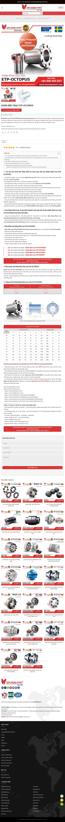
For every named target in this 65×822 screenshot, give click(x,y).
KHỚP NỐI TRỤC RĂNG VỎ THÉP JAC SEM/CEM (54, 643)
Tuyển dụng (4, 743)
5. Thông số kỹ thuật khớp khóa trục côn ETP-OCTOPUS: (18, 165)
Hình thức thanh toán (6, 763)
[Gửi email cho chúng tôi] (5, 687)
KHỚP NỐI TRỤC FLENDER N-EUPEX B (32, 560)
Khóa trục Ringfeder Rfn (20, 128)
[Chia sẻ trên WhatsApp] (2, 132)
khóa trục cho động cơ (41, 128)
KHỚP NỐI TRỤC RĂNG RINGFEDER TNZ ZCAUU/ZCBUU (11, 643)
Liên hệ (3, 745)
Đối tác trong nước (5, 777)
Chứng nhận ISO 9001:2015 (8, 732)
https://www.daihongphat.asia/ (19, 421)
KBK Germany (4, 797)
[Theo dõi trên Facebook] (2, 687)
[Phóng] (3, 84)
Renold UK (35, 805)
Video (2, 740)
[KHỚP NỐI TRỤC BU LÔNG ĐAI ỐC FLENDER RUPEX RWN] (32, 575)
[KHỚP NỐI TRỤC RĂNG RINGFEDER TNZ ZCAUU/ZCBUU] (11, 630)
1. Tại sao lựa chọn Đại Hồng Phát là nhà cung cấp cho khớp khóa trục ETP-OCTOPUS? (26, 155)
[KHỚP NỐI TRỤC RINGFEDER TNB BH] (54, 520)
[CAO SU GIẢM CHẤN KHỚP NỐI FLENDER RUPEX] (54, 492)
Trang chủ (18, 18)
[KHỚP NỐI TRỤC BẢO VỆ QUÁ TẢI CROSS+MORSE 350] (32, 630)
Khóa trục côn (8, 269)
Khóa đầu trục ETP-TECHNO (35, 250)
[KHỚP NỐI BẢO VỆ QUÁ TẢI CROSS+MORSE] (11, 658)
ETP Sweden (36, 811)
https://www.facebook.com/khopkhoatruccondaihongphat (21, 397)
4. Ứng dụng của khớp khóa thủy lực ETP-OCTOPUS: (17, 163)
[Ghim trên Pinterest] (14, 132)
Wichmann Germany (6, 811)
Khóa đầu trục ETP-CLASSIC (35, 252)
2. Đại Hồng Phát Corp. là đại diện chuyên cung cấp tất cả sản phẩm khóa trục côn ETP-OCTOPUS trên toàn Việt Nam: (31, 158)
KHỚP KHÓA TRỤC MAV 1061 (32, 504)
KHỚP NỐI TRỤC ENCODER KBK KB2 (11, 532)
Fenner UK (35, 803)
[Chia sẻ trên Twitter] (8, 132)
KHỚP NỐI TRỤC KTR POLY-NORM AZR (32, 532)
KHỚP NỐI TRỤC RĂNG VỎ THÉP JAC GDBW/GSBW (54, 588)
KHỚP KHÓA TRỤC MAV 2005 (11, 615)
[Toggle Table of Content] (58, 153)
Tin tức (3, 734)
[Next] (60, 55)
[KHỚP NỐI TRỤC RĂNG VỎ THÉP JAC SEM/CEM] (54, 630)
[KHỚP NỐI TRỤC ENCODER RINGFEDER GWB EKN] (54, 548)
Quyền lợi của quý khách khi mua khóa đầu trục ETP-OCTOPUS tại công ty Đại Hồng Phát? (26, 167)
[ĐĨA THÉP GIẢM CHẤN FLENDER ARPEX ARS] (11, 492)
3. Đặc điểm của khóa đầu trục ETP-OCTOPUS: (16, 161)
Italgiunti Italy (4, 808)
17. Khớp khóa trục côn (29, 18)
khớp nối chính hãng (30, 128)
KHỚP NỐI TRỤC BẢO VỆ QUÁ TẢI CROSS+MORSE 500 (32, 615)
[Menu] (2, 8)
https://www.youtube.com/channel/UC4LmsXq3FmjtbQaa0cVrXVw (24, 401)
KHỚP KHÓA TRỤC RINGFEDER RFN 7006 (54, 615)
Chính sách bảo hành (6, 754)
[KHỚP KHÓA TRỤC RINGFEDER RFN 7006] (54, 603)
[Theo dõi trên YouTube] (16, 687)
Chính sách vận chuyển (6, 757)
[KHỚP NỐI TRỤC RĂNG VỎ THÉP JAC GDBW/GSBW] (54, 575)
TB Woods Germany (38, 794)
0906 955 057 (25, 262)
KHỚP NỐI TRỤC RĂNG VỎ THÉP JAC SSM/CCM (32, 671)
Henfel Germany (5, 792)
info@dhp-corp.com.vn (14, 419)
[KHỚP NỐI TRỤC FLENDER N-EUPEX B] (32, 548)
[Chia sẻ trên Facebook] (5, 132)
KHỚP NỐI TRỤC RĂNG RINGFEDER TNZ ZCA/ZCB (11, 588)
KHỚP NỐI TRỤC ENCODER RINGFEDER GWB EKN (54, 560)
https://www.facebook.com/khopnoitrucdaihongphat (20, 395)
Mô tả (4, 142)
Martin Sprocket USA (38, 797)
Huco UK (35, 808)
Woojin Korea (36, 789)
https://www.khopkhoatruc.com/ (14, 393)
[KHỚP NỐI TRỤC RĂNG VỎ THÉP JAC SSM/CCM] (32, 658)
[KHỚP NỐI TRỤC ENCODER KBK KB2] (11, 520)
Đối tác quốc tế (5, 774)
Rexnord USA (36, 800)
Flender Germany (5, 800)
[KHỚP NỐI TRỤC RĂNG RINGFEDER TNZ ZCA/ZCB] (11, 575)
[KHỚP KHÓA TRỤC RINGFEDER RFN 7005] (11, 548)
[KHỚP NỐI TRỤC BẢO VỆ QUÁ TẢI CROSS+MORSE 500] (32, 603)
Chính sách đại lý (5, 765)
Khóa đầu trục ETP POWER (34, 255)
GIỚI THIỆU (4, 729)
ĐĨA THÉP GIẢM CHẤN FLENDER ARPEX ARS (11, 505)
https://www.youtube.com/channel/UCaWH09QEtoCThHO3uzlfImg (24, 399)
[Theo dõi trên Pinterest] (10, 687)
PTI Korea (3, 814)
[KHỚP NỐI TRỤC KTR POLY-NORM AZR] (32, 520)
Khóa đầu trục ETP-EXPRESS (35, 247)
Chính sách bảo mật (6, 760)
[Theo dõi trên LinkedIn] (13, 687)
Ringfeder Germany (6, 786)
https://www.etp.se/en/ (21, 423)
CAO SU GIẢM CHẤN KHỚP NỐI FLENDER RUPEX (54, 505)
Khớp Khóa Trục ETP (43, 18)
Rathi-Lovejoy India (6, 789)
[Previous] (4, 55)
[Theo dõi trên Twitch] (18, 687)
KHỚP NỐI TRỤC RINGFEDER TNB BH (54, 532)
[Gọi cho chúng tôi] (8, 687)
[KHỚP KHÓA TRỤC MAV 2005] (11, 603)
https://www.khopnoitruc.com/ (14, 391)
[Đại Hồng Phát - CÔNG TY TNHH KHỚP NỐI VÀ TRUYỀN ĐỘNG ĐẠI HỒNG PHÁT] (32, 8)
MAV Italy (35, 792)
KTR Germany (4, 794)
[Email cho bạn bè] (11, 132)
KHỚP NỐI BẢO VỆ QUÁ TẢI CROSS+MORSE (11, 671)
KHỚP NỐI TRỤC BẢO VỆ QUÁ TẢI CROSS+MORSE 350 (32, 643)
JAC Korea (35, 786)
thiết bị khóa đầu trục (10, 128)
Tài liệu (3, 737)
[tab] (4, 142)
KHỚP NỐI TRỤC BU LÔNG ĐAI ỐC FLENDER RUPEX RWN (32, 588)
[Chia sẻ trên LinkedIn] (17, 132)
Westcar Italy (4, 805)
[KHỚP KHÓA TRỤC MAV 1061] (32, 492)
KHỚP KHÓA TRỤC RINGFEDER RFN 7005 (11, 560)
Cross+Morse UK (5, 803)
